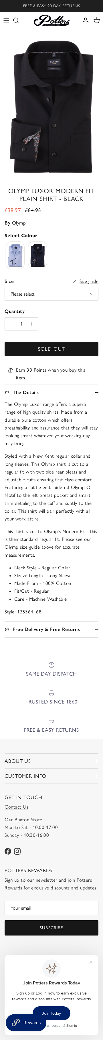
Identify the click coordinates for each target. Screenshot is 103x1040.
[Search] (19, 20)
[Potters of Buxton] (52, 20)
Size (9, 281)
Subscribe (51, 927)
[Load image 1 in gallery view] (51, 107)
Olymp (19, 223)
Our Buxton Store (23, 819)
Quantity (15, 311)
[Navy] (37, 256)
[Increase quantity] (33, 323)
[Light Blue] (15, 256)
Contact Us (16, 807)
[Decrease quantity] (10, 323)
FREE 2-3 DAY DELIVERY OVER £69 (51, 8)
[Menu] (6, 20)
